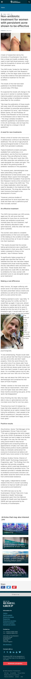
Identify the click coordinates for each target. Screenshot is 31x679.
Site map (6, 673)
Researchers (6, 619)
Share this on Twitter (8, 587)
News (3, 7)
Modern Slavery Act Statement (11, 674)
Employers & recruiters (9, 621)
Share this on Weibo (14, 587)
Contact (17, 676)
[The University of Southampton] (15, 2)
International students (9, 624)
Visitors (5, 613)
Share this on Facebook (1, 586)
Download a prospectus (15, 663)
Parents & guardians (8, 623)
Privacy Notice (21, 673)
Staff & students (7, 615)
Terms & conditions (9, 676)
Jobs (21, 676)
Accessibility (13, 673)
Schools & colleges (8, 617)
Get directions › (7, 644)
